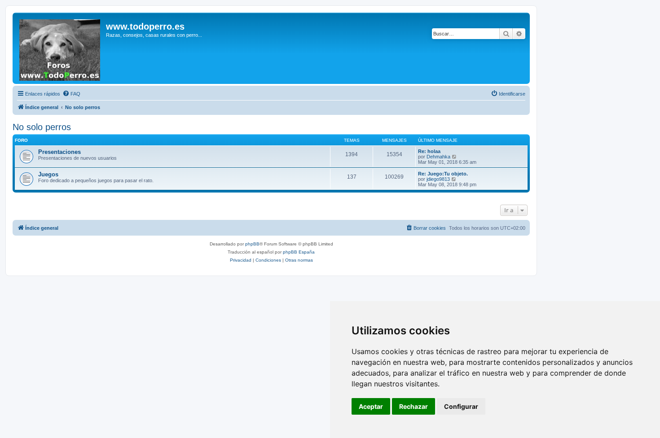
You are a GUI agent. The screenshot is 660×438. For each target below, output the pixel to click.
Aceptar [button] (371, 406)
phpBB (252, 243)
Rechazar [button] (413, 406)
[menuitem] (71, 93)
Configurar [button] (461, 406)
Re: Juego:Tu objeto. (443, 173)
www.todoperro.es (145, 26)
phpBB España (299, 252)
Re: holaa (429, 151)
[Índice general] (60, 48)
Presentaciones (59, 152)
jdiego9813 (438, 179)
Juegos (48, 174)
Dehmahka (438, 156)
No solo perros (42, 127)
